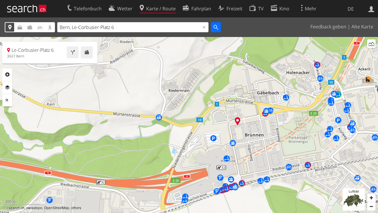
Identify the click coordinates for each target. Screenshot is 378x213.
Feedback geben (328, 26)
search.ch (17, 207)
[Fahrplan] (87, 52)
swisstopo (34, 207)
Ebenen (7, 87)
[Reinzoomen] (371, 197)
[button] (237, 121)
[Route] (73, 52)
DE (351, 9)
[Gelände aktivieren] (371, 43)
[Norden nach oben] (371, 54)
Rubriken (7, 74)
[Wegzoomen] (371, 206)
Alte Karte (362, 26)
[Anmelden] (371, 8)
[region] (189, 125)
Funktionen (7, 100)
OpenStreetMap (56, 207)
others (76, 207)
